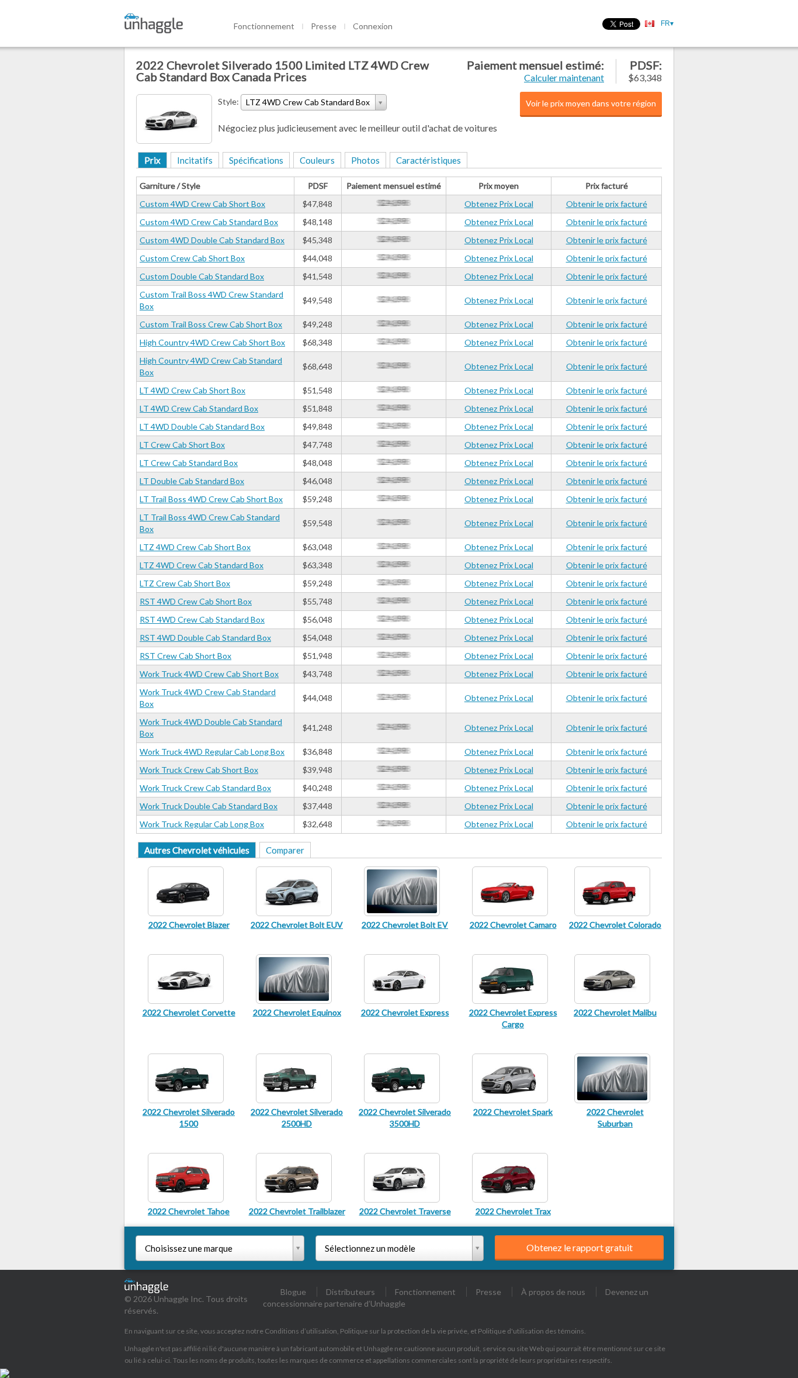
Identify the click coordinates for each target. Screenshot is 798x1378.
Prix (152, 160)
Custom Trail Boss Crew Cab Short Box (211, 324)
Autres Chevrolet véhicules (196, 850)
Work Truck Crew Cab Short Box (199, 770)
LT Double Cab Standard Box (192, 481)
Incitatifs (195, 160)
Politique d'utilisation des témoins (531, 1331)
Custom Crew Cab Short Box (192, 258)
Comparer (285, 850)
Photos (365, 160)
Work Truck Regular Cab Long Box (202, 824)
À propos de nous (553, 1292)
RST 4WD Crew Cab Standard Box (202, 619)
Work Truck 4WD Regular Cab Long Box (212, 752)
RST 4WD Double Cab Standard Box (205, 638)
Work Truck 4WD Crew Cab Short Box (209, 674)
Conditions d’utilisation (301, 1331)
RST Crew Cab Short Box (185, 656)
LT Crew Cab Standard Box (189, 463)
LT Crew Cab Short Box (182, 445)
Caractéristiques (428, 160)
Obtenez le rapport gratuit (579, 1247)
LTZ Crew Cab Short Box (185, 583)
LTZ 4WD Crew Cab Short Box (195, 547)
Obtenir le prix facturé (606, 204)
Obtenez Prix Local (498, 204)
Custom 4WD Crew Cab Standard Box (209, 222)
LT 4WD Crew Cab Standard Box (199, 408)
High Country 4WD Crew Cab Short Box (212, 342)
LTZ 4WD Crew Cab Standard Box (201, 565)
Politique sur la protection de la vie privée (403, 1331)
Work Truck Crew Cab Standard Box (205, 788)
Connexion (373, 26)
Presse (323, 26)
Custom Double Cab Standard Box (202, 276)
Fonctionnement (264, 26)
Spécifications (256, 160)
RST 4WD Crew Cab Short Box (196, 601)
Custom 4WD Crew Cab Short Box (202, 204)
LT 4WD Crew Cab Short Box (192, 390)
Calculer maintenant (564, 77)
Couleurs (317, 160)
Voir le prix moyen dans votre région (591, 103)
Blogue (293, 1292)
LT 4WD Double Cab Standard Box (202, 426)
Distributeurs (350, 1292)
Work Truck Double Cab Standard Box (208, 806)
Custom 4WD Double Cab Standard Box (212, 240)
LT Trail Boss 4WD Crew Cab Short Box (211, 499)
